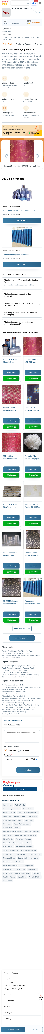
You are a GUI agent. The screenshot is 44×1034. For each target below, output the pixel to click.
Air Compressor (27, 865)
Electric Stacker (19, 816)
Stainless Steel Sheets (24, 847)
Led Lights (34, 858)
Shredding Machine (32, 831)
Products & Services (24, 44)
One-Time (12, 750)
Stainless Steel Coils (22, 873)
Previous (7, 156)
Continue (28, 770)
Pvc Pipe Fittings (9, 877)
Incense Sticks (8, 869)
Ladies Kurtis (23, 858)
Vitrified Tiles (7, 873)
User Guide (9, 982)
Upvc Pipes (22, 877)
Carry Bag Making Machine (27, 812)
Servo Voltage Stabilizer (11, 809)
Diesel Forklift (8, 839)
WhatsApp (35, 133)
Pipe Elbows (7, 881)
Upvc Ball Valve (34, 877)
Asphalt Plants (8, 854)
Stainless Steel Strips (10, 850)
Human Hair (7, 805)
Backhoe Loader (9, 812)
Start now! (20, 789)
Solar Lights (21, 869)
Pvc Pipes (36, 873)
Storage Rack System (11, 843)
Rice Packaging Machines (12, 831)
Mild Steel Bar (8, 847)
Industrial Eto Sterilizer (11, 828)
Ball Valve (19, 862)
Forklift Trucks (20, 805)
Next (37, 156)
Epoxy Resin (26, 843)
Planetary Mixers (9, 858)
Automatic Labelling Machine (25, 835)
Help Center (9, 979)
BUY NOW (21, 220)
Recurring (25, 750)
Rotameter (29, 820)
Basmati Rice (28, 809)
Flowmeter (7, 824)
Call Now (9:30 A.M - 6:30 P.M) (15, 133)
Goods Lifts (32, 869)
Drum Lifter (7, 816)
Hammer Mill (7, 835)
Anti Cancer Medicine (10, 865)
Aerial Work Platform (23, 839)
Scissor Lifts (33, 816)
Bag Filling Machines (28, 850)
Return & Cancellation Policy (15, 985)
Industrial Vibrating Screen (12, 820)
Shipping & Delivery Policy (14, 989)
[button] (37, 12)
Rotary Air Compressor (22, 824)
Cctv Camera (8, 862)
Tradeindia (5, 796)
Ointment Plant (35, 854)
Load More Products (22, 628)
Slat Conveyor (21, 854)
